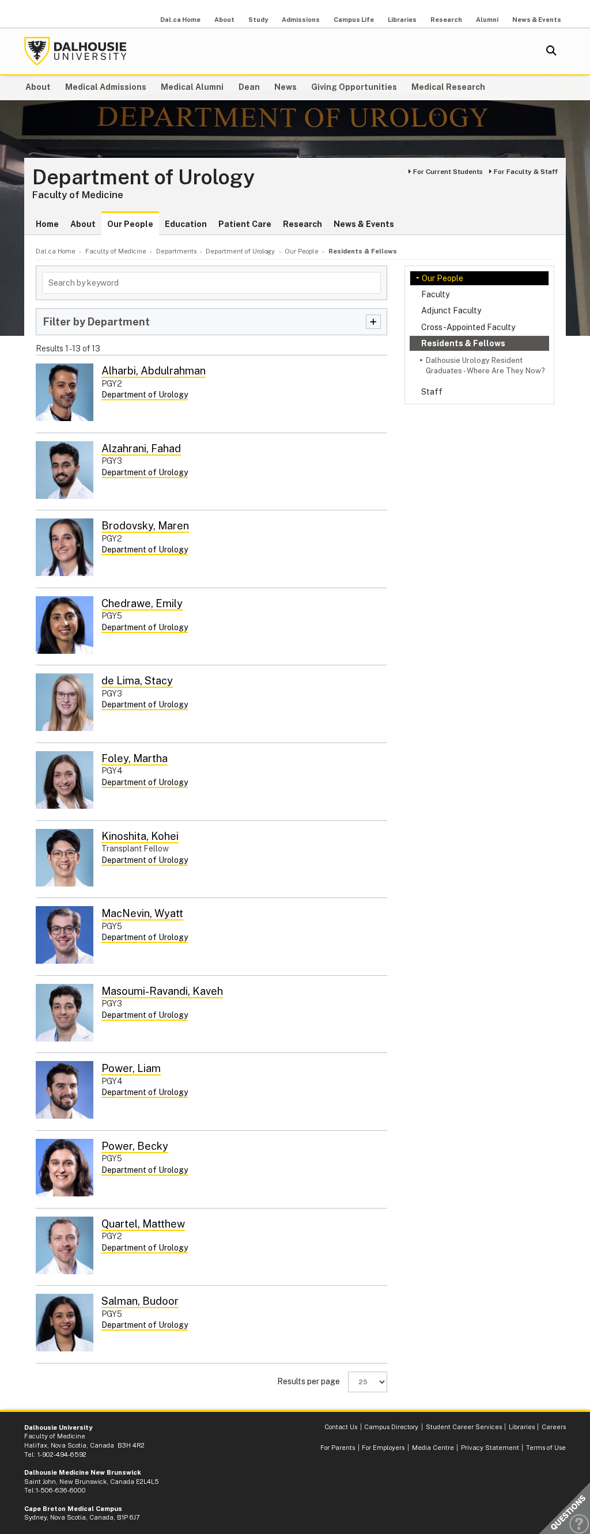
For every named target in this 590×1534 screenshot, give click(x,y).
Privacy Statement (490, 1448)
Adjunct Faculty (451, 310)
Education (186, 224)
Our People (130, 224)
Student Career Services (464, 1427)
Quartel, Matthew (143, 1224)
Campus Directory (391, 1427)
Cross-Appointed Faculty (468, 327)
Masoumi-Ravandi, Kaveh (162, 991)
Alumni (487, 19)
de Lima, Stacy (137, 681)
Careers (554, 1427)
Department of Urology (143, 177)
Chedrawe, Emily (142, 603)
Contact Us (340, 1427)
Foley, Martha (134, 758)
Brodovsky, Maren (145, 526)
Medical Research (448, 87)
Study (258, 19)
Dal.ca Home (180, 19)
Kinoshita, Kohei (140, 836)
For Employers (383, 1448)
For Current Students (448, 172)
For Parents (337, 1448)
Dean (249, 87)
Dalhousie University (75, 51)
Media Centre (433, 1448)
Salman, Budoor (140, 1301)
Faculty (435, 294)
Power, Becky (134, 1146)
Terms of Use (546, 1448)
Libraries (402, 19)
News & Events (536, 19)
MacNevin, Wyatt (142, 913)
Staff (431, 391)
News (285, 87)
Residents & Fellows (463, 343)
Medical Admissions (105, 87)
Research (446, 19)
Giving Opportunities (354, 87)
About (224, 19)
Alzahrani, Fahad (141, 448)
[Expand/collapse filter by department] (373, 322)
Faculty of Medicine (77, 194)
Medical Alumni (192, 87)
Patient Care (244, 224)
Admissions (301, 19)
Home (47, 224)
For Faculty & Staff (526, 172)
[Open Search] (551, 51)
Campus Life (354, 19)
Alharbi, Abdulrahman (153, 371)
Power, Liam (131, 1068)
